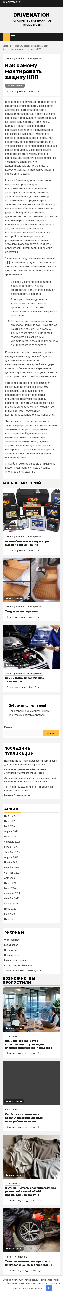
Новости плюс (12, 955)
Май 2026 (9, 826)
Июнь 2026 (10, 821)
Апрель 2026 (11, 831)
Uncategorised (12, 939)
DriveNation (31, 15)
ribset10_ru (34, 91)
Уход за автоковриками (22, 611)
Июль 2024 (10, 883)
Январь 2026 (11, 847)
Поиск (8, 727)
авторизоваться (35, 715)
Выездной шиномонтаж (17, 795)
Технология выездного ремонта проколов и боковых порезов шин (28, 1263)
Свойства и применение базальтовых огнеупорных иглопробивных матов (24, 1118)
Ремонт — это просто (15, 960)
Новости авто (11, 950)
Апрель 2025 (11, 857)
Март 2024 (10, 888)
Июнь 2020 (10, 908)
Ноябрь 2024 (11, 862)
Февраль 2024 (12, 893)
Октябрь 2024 (11, 867)
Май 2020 (9, 914)
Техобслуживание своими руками (24, 58)
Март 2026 (10, 836)
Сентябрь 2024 (12, 872)
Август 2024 (11, 878)
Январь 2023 (11, 903)
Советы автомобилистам (18, 965)
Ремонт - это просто (16, 1256)
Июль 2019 (10, 919)
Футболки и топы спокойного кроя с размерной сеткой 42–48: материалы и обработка (30, 1191)
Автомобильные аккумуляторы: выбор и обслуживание (27, 543)
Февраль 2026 (12, 841)
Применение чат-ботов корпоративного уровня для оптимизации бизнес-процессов (28, 1044)
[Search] (58, 37)
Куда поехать (11, 945)
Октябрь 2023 (11, 898)
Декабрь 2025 (12, 852)
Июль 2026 (10, 816)
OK (48, 1288)
